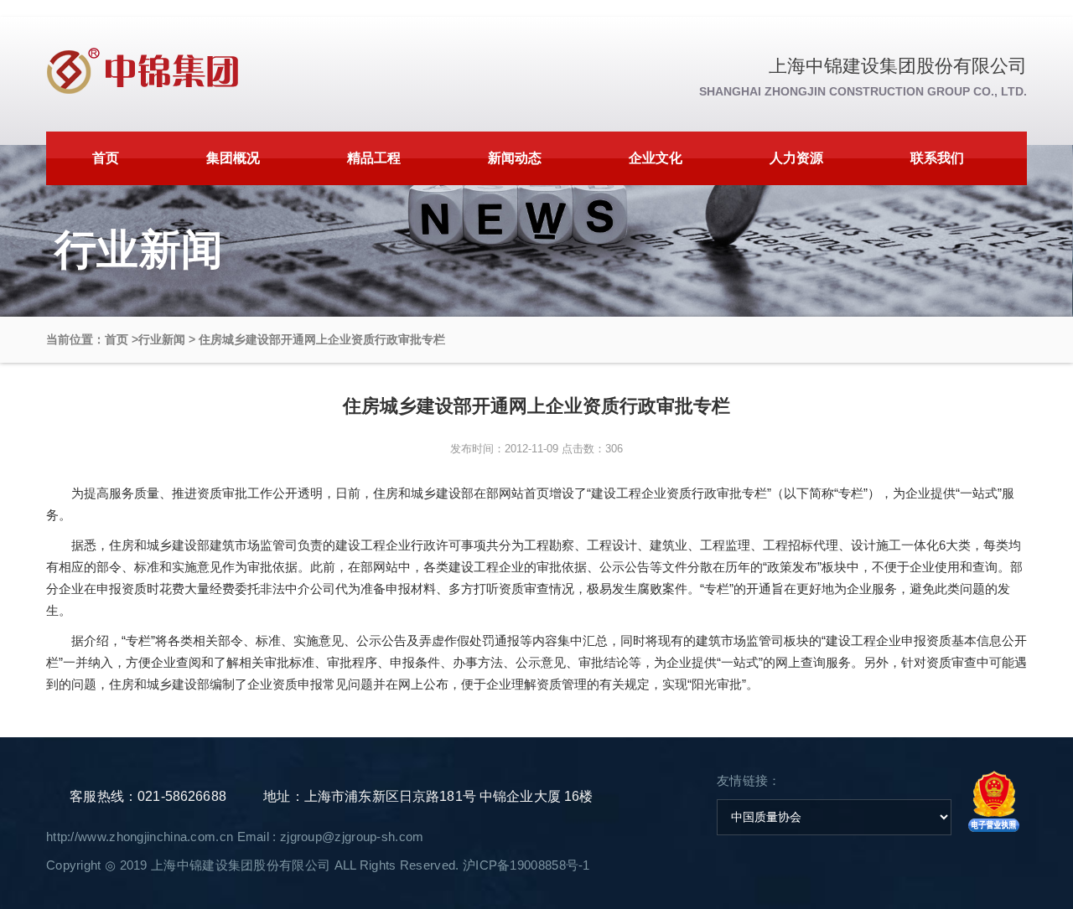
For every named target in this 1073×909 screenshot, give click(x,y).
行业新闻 (161, 339)
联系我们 (937, 158)
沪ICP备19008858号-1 (526, 865)
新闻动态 (515, 158)
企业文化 (655, 158)
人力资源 (796, 158)
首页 (105, 158)
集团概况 (233, 158)
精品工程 (374, 158)
